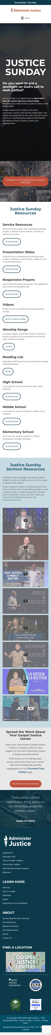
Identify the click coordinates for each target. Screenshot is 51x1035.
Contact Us (7, 938)
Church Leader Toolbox (13, 860)
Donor (5, 899)
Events (5, 934)
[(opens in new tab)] (35, 985)
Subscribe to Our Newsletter (15, 903)
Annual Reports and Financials (16, 918)
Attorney (6, 887)
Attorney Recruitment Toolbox (16, 868)
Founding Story (9, 922)
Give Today (32, 2)
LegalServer (8, 852)
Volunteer (7, 895)
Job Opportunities (10, 930)
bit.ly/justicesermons (12, 500)
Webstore (7, 872)
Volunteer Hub (9, 856)
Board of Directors (11, 926)
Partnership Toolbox (11, 864)
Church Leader (9, 891)
